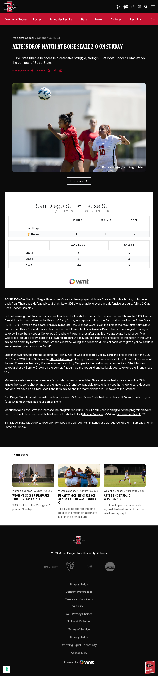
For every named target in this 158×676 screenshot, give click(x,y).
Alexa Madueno (84, 337)
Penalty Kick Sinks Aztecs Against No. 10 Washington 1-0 (78, 499)
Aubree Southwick (129, 414)
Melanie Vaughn (92, 414)
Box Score (76, 181)
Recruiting (137, 19)
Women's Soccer (23, 37)
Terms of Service (79, 629)
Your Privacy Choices (79, 614)
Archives (116, 19)
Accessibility (79, 652)
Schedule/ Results (60, 19)
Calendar (139, 7)
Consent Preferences (79, 591)
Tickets (126, 7)
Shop (132, 7)
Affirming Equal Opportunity (79, 645)
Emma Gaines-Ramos (97, 329)
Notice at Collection (79, 621)
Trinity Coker (68, 354)
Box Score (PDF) (22, 70)
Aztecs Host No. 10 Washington (117, 497)
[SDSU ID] (118, 6)
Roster (37, 19)
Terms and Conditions (79, 599)
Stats (83, 19)
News (99, 19)
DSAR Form (79, 606)
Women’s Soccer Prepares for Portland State (30, 497)
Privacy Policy (79, 584)
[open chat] (150, 667)
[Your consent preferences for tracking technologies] (6, 669)
